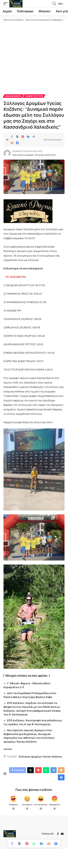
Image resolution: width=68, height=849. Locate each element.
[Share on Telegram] (33, 136)
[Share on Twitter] (17, 136)
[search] (54, 3)
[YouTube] (62, 834)
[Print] (17, 143)
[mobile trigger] (6, 3)
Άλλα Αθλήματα (13, 96)
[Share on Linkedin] (28, 136)
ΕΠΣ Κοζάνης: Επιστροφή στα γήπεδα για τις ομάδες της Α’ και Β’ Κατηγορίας (32, 722)
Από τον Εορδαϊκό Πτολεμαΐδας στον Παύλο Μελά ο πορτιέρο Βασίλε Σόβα (29, 695)
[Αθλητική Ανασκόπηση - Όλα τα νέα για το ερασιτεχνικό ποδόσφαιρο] (15, 3)
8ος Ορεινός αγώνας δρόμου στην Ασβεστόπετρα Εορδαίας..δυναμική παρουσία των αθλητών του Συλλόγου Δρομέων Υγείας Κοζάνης (29, 735)
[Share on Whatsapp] (34, 843)
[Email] (11, 143)
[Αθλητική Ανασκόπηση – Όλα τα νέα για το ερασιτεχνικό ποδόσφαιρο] (9, 833)
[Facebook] (57, 834)
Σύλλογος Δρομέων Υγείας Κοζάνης (40, 756)
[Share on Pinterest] (22, 136)
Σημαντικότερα (34, 96)
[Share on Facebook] (11, 136)
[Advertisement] (34, 57)
